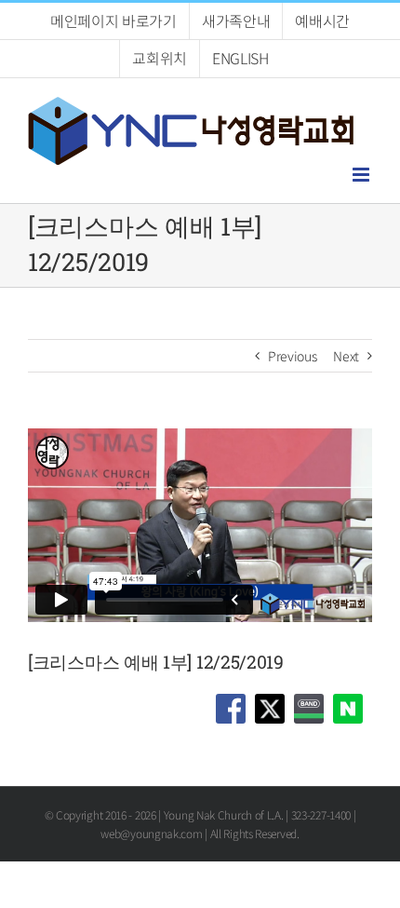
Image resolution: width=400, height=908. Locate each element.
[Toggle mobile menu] (362, 174)
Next (346, 355)
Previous (292, 355)
